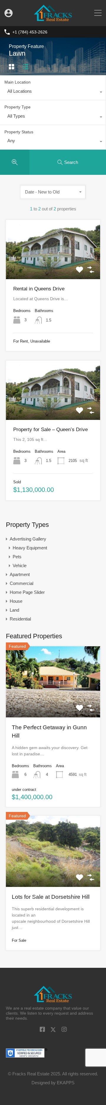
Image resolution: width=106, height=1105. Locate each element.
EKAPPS (65, 1082)
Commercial (21, 583)
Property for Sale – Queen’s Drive (50, 429)
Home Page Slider (27, 592)
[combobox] (53, 93)
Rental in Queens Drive (38, 289)
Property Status (18, 131)
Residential (20, 618)
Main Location (17, 82)
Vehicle (19, 565)
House (16, 601)
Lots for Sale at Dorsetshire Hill (51, 897)
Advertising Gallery (28, 538)
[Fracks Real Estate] (53, 18)
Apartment (20, 574)
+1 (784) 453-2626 (29, 32)
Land (14, 610)
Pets (17, 556)
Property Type (17, 107)
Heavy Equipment (30, 547)
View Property (53, 267)
